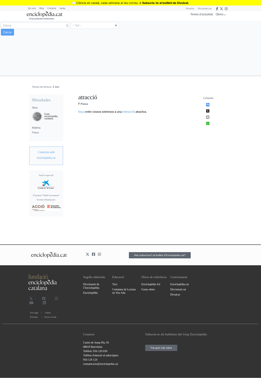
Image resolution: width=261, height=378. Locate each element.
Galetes (48, 313)
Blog (41, 8)
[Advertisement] (195, 48)
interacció (129, 111)
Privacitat (34, 317)
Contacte (51, 8)
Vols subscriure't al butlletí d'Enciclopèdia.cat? (160, 255)
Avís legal (34, 313)
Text (114, 284)
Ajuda (62, 8)
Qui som (32, 8)
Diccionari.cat (205, 8)
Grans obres (148, 289)
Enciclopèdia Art (150, 284)
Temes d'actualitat (201, 14)
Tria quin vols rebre (161, 347)
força (81, 111)
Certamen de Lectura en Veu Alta (124, 291)
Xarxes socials (50, 317)
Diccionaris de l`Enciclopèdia (91, 286)
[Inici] (44, 14)
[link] (46, 155)
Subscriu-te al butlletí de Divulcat (165, 3)
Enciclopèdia (90, 292)
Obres (219, 14)
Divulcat (190, 8)
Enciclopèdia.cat (179, 284)
